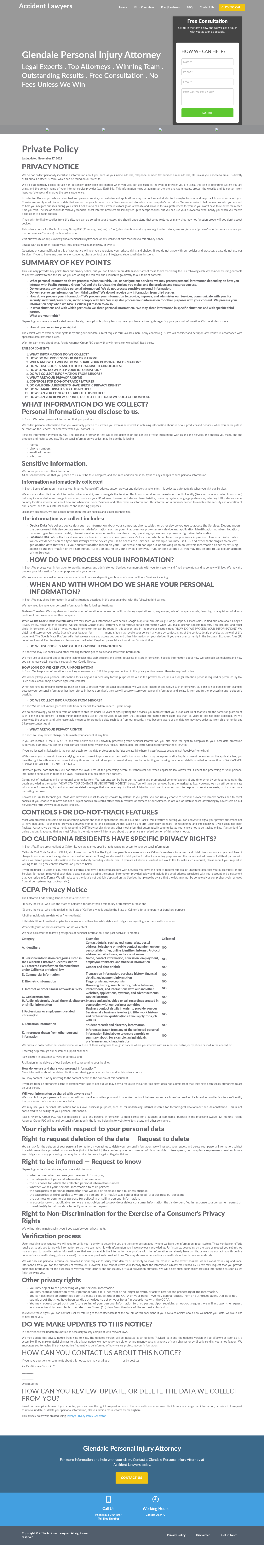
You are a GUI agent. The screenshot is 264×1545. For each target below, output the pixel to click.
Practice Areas (170, 7)
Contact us (131, 1477)
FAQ (189, 7)
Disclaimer (203, 1535)
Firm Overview (144, 7)
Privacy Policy (176, 1535)
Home (123, 7)
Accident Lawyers (45, 6)
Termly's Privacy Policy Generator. (86, 1416)
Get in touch (229, 1535)
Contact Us (207, 7)
